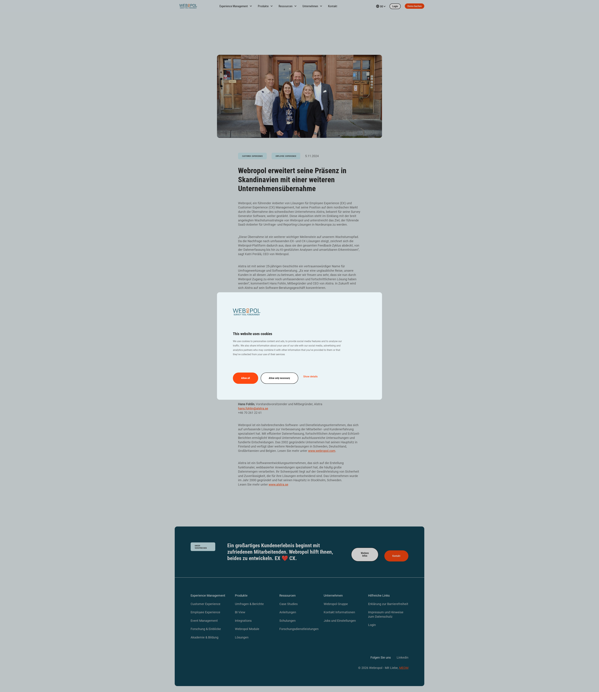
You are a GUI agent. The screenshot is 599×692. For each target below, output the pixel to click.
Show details (310, 376)
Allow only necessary (279, 378)
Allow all (245, 378)
